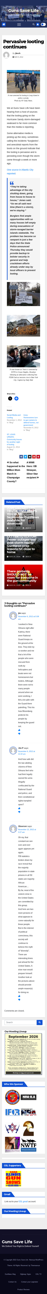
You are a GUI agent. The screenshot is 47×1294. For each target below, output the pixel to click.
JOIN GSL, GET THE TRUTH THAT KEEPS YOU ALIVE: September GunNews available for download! (23, 515)
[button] (34, 24)
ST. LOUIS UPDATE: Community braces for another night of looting (14, 439)
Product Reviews (23, 1289)
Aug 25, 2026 (14, 557)
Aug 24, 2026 (14, 585)
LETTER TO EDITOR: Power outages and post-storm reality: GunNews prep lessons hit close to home (21, 544)
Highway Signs (25, 1274)
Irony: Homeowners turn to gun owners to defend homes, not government (31, 420)
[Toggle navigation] (19, 24)
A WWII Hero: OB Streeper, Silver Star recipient (32, 470)
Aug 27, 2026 (14, 528)
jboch (17, 53)
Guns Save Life (23, 10)
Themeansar (35, 1265)
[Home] (4, 24)
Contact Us (12, 1282)
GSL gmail (23, 1201)
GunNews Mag (10, 1274)
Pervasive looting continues (23, 44)
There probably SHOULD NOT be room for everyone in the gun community (22, 576)
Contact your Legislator (29, 1282)
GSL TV (38, 1274)
